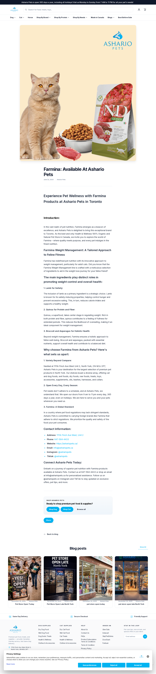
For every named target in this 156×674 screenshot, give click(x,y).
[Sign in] (138, 9)
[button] (62, 17)
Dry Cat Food (65, 629)
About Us (84, 629)
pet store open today (96, 604)
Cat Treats (63, 636)
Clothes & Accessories (46, 643)
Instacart (106, 633)
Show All (143, 547)
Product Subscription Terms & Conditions (88, 641)
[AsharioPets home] (14, 9)
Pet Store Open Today (24, 604)
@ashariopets (64, 452)
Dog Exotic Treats (44, 636)
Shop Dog (53, 509)
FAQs (83, 636)
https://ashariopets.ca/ (67, 443)
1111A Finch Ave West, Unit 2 (70, 435)
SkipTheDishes (108, 636)
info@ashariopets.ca (63, 448)
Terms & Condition (88, 645)
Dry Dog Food (43, 629)
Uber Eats (106, 629)
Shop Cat (67, 509)
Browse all (81, 509)
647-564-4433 (61, 439)
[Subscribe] (145, 636)
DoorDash (106, 640)
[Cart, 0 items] (144, 9)
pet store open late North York (131, 604)
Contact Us (85, 633)
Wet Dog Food (43, 633)
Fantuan (105, 643)
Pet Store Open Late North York (60, 604)
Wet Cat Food (65, 633)
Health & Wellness (44, 640)
